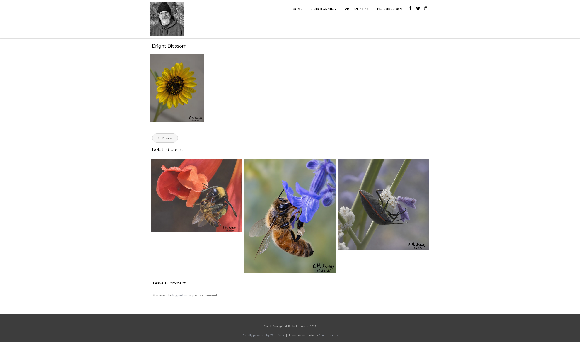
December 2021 (390, 9)
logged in (179, 295)
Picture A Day (356, 9)
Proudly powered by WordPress (263, 335)
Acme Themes (328, 335)
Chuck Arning (323, 9)
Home (297, 9)
